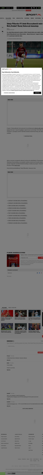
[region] (21, 81)
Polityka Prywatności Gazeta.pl (16, 90)
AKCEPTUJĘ (37, 92)
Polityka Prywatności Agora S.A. (28, 90)
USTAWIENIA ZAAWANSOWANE (9, 92)
